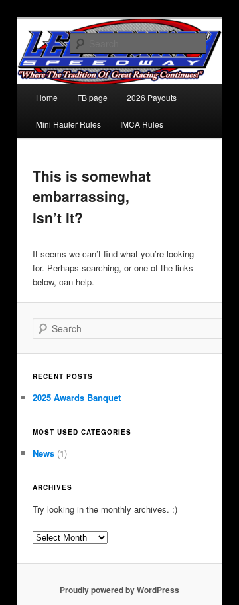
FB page (92, 97)
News (43, 453)
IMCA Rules (141, 124)
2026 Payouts (152, 97)
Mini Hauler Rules (68, 124)
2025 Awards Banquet (77, 397)
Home (47, 97)
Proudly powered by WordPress (119, 590)
